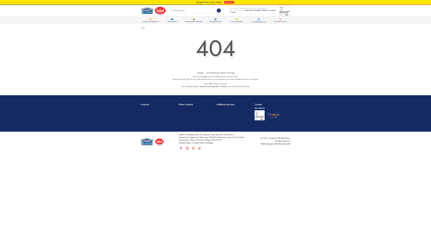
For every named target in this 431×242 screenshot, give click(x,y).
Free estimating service (259, 22)
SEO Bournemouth (282, 143)
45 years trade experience (150, 22)
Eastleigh (257, 10)
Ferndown (272, 10)
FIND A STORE (229, 2)
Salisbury (264, 10)
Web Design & (267, 143)
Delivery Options (172, 22)
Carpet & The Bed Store (279, 138)
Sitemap (209, 142)
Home (143, 28)
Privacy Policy (198, 142)
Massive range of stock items (193, 22)
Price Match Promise (280, 22)
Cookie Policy (185, 142)
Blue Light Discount (215, 22)
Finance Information (237, 22)
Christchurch (248, 10)
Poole (233, 12)
